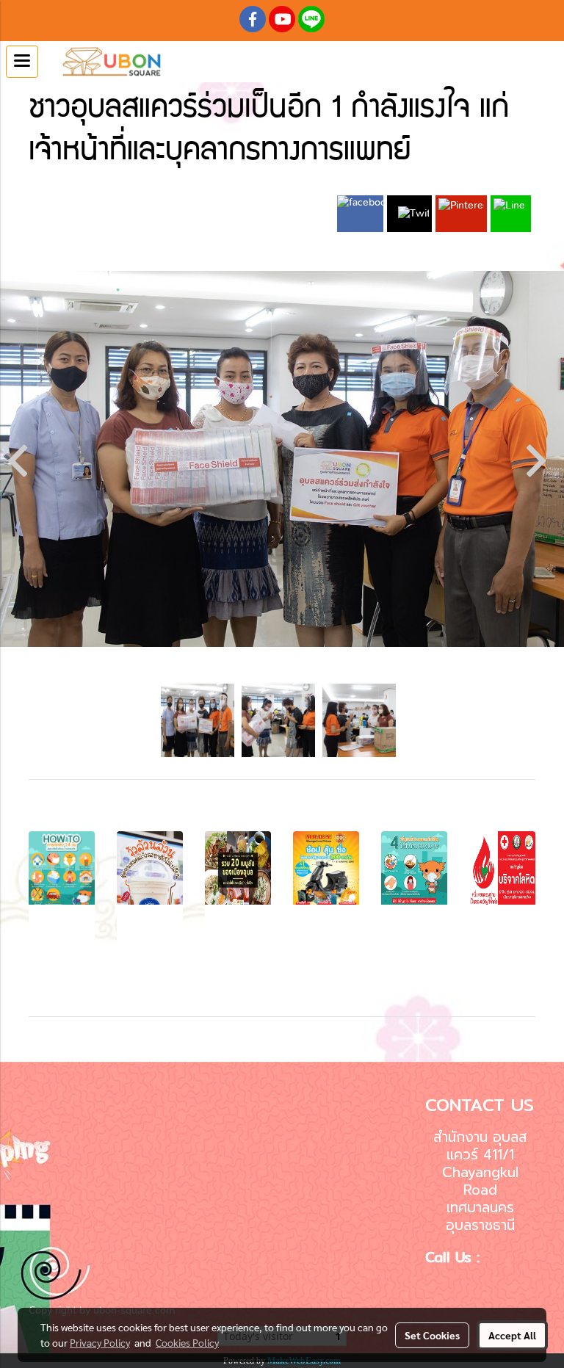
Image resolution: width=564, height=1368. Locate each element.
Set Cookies (432, 1335)
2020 (238, 187)
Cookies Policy (187, 1342)
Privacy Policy (100, 1342)
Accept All (512, 1335)
